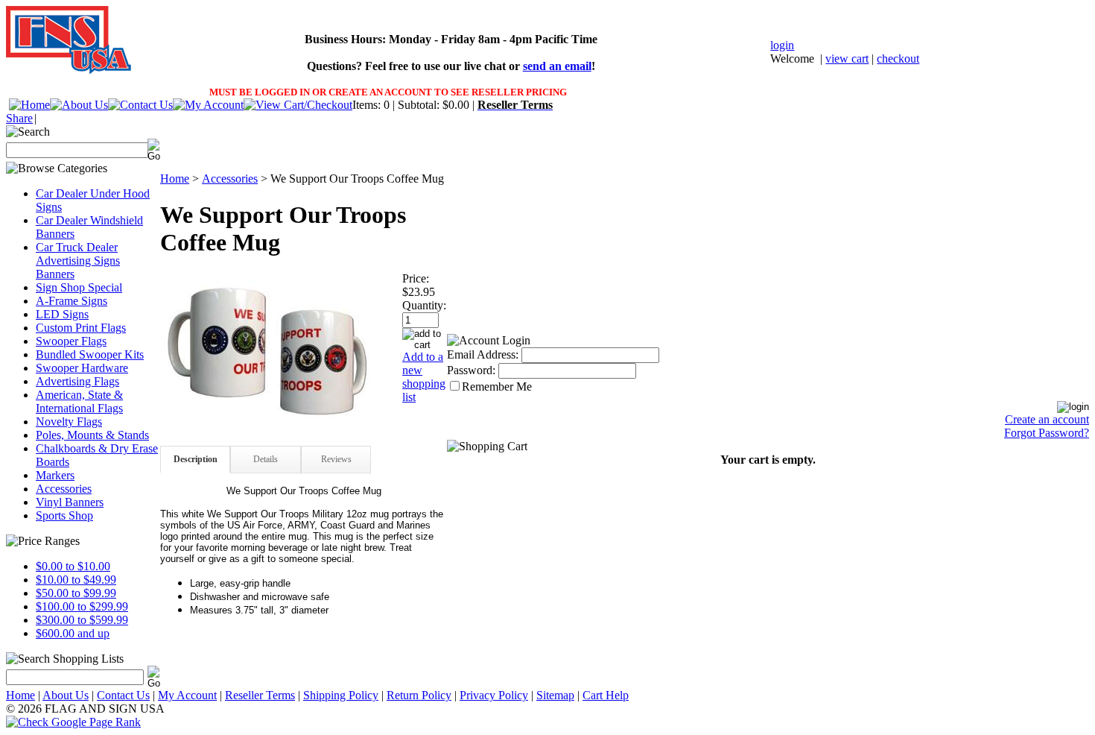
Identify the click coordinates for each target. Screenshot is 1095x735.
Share (19, 118)
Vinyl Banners (70, 502)
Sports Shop (64, 515)
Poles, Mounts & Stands (92, 435)
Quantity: (424, 305)
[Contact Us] (140, 104)
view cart (847, 58)
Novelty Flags (69, 421)
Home (174, 178)
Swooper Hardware (82, 368)
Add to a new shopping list (423, 376)
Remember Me (497, 386)
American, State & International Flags (79, 401)
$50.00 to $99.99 (76, 593)
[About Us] (79, 104)
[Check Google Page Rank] (547, 722)
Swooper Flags (71, 341)
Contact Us (123, 695)
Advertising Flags (77, 381)
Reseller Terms (260, 695)
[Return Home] (29, 104)
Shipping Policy (340, 695)
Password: (471, 370)
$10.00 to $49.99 (76, 579)
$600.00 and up (73, 633)
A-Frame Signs (71, 300)
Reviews (336, 459)
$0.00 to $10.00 (73, 566)
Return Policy (419, 695)
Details (265, 459)
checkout (898, 58)
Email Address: (482, 354)
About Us (65, 695)
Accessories (64, 488)
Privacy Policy (494, 695)
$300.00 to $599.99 (82, 619)
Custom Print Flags (81, 327)
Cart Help (606, 695)
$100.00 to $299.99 (82, 606)
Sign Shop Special (79, 287)
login (782, 45)
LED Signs (62, 314)
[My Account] (208, 104)
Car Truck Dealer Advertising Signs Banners (78, 260)
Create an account (1047, 419)
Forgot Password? (1046, 432)
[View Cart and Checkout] (298, 104)
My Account (187, 695)
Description (196, 459)
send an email (557, 66)
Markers (55, 475)
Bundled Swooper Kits (90, 354)
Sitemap (555, 695)
